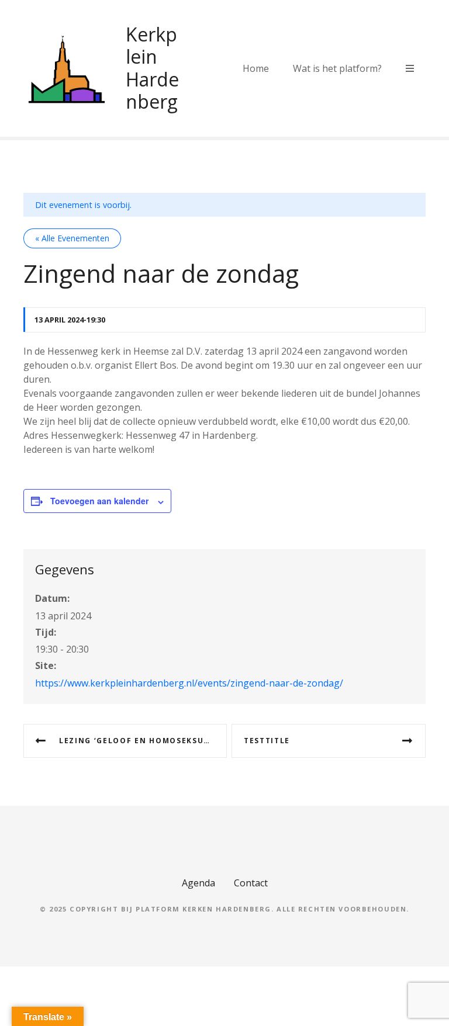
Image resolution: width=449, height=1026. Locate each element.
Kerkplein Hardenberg (152, 68)
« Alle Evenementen (72, 238)
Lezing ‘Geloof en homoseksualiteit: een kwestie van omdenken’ (143, 741)
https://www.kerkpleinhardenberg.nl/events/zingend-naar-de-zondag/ (189, 683)
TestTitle (267, 741)
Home (256, 68)
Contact (251, 882)
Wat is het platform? (337, 68)
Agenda (198, 882)
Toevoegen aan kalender (99, 501)
